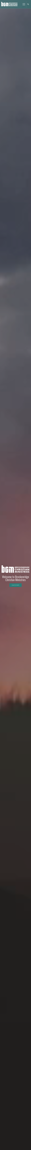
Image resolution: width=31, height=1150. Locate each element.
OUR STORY (15, 585)
